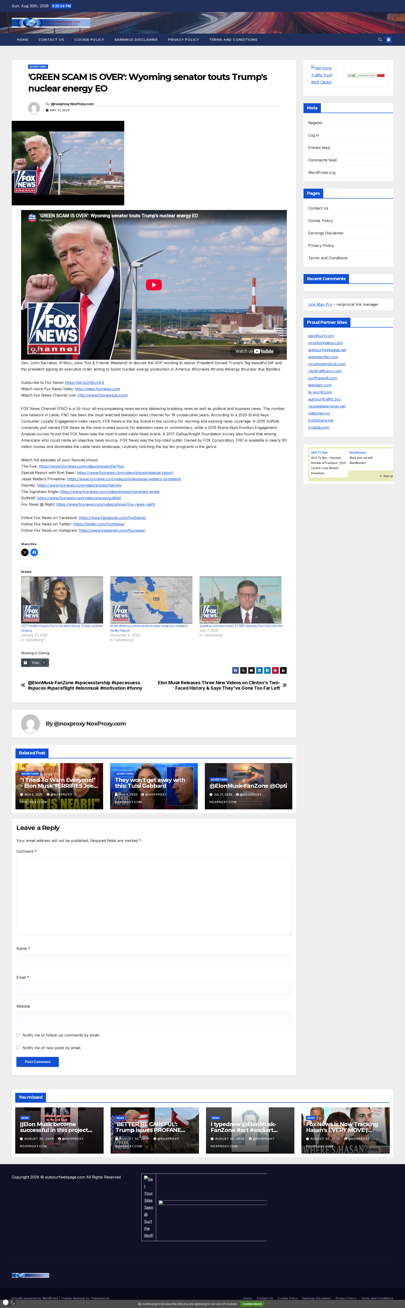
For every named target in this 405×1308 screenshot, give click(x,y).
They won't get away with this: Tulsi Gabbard (150, 782)
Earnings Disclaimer (136, 40)
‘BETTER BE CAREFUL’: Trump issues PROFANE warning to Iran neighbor (149, 1130)
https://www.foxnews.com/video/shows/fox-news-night (105, 504)
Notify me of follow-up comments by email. (61, 1035)
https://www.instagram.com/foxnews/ (112, 530)
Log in (313, 135)
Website (23, 1006)
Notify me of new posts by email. (51, 1047)
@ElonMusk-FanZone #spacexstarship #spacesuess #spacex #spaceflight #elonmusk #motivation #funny (85, 685)
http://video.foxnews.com (97, 388)
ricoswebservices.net (326, 406)
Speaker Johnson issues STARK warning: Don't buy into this (240, 626)
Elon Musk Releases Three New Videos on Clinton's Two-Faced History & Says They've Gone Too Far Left (219, 685)
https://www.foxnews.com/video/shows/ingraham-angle (109, 491)
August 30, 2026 (39, 1138)
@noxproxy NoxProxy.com (72, 104)
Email (22, 977)
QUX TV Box (319, 452)
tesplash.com (320, 385)
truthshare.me (320, 420)
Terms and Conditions (233, 40)
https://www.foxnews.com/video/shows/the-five (81, 466)
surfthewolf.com (322, 378)
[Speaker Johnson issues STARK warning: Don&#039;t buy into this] (241, 600)
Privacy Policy (183, 40)
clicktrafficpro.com (324, 371)
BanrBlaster (358, 452)
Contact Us (51, 40)
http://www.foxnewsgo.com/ (103, 395)
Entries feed (319, 147)
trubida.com (318, 427)
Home (22, 40)
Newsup (79, 1298)
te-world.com (320, 392)
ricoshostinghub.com (326, 364)
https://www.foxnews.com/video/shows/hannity (79, 485)
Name (23, 948)
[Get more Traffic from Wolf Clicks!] (326, 74)
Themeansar (99, 1298)
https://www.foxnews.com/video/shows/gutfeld (79, 498)
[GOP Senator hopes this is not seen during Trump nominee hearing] (63, 600)
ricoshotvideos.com (325, 342)
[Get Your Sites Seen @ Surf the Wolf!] (148, 1207)
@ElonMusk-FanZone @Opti (248, 785)
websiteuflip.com (323, 357)
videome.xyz (319, 413)
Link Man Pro (320, 304)
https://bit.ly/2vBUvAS (84, 382)
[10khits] (366, 75)
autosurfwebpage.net (327, 350)
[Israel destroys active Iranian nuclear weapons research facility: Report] (152, 600)
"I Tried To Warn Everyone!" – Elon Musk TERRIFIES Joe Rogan (57, 785)
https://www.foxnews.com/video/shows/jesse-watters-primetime (124, 479)
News (25, 1118)
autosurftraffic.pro (324, 399)
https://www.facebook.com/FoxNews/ (112, 517)
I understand (252, 1304)
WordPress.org (322, 172)
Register (315, 122)
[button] (380, 39)
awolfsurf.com (321, 335)
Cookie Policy (89, 40)
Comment (26, 851)
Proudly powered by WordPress (35, 1298)
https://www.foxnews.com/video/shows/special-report (125, 472)
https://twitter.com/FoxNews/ (99, 524)
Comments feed (322, 160)
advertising (38, 66)
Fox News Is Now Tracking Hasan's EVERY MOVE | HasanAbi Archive (342, 1130)
